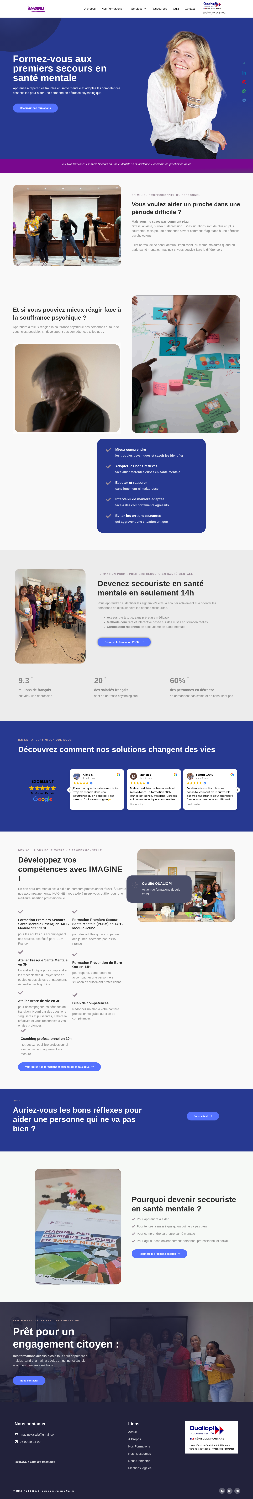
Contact (190, 8)
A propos (90, 8)
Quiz (176, 8)
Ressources (159, 8)
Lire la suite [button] (79, 804)
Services (137, 8)
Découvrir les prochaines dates (171, 164)
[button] (237, 790)
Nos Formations (112, 8)
